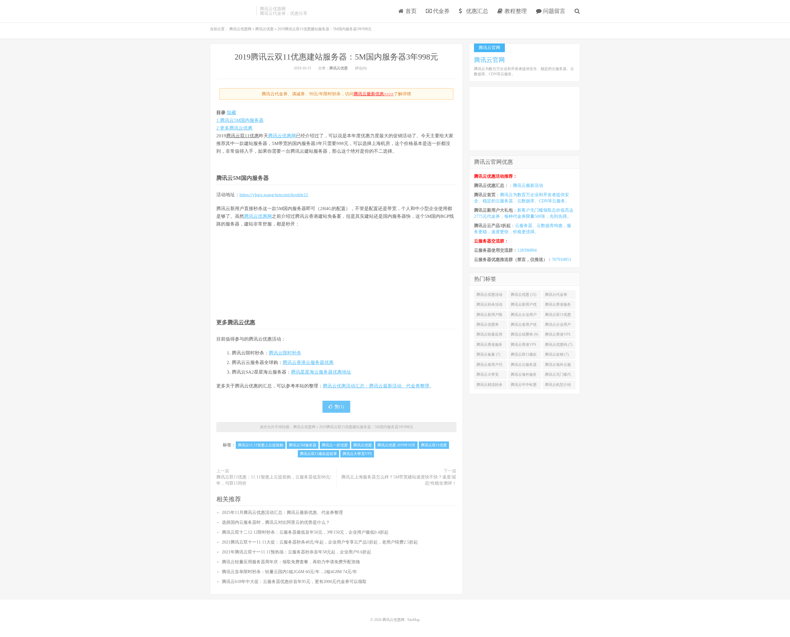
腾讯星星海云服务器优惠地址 (321, 372)
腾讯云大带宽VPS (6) (487, 375)
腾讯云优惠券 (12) (487, 325)
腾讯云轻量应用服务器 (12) (489, 335)
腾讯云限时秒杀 (285, 352)
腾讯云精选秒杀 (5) (489, 386)
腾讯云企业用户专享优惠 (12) (558, 325)
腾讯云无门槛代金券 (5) (558, 375)
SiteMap (413, 620)
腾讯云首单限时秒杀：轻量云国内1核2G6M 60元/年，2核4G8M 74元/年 (289, 571)
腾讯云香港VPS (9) (558, 335)
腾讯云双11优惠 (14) (558, 315)
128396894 (527, 250)
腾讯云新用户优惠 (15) (524, 305)
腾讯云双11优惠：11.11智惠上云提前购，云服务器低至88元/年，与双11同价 (273, 480)
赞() (339, 406)
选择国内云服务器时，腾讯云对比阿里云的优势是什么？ (276, 522)
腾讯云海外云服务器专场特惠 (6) (558, 365)
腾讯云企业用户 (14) (524, 315)
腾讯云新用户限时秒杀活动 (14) (489, 315)
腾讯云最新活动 (528, 185)
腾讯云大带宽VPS (357, 454)
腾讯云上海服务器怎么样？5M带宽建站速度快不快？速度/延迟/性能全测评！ (398, 480)
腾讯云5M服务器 (302, 445)
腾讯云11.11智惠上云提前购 (260, 445)
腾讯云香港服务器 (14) (558, 305)
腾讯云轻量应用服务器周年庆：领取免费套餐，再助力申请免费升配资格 (291, 562)
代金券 (440, 11)
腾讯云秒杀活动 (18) (489, 305)
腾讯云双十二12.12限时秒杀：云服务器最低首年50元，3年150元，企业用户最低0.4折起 (305, 532)
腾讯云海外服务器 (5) (524, 375)
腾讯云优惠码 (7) (558, 344)
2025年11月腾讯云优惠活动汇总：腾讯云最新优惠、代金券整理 (282, 512)
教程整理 (515, 11)
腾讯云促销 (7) (557, 354)
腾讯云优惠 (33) (523, 294)
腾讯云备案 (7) (488, 354)
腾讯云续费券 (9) (524, 334)
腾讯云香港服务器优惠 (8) (489, 345)
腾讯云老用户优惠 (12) (524, 325)
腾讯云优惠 (338, 68)
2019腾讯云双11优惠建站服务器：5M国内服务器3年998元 (336, 56)
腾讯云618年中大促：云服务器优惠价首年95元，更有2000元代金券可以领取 (294, 581)
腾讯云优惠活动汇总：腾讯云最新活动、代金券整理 (376, 385)
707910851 (561, 259)
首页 (410, 11)
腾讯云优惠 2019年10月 (396, 445)
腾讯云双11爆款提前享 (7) (524, 355)
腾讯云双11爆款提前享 (318, 454)
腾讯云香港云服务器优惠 (308, 362)
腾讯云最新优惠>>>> (374, 94)
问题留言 (553, 11)
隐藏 (231, 112)
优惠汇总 (476, 11)
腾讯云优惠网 (231, 11)
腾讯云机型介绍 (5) (558, 386)
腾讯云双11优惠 (242, 135)
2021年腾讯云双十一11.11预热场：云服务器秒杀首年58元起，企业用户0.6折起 (296, 552)
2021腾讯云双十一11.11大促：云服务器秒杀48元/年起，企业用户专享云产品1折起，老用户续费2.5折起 (320, 542)
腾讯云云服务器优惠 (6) (524, 365)
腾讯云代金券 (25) (556, 295)
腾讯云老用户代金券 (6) (489, 365)
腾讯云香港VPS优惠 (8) (523, 345)
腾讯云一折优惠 (335, 445)
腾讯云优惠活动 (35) (489, 295)
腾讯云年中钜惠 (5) (524, 386)
